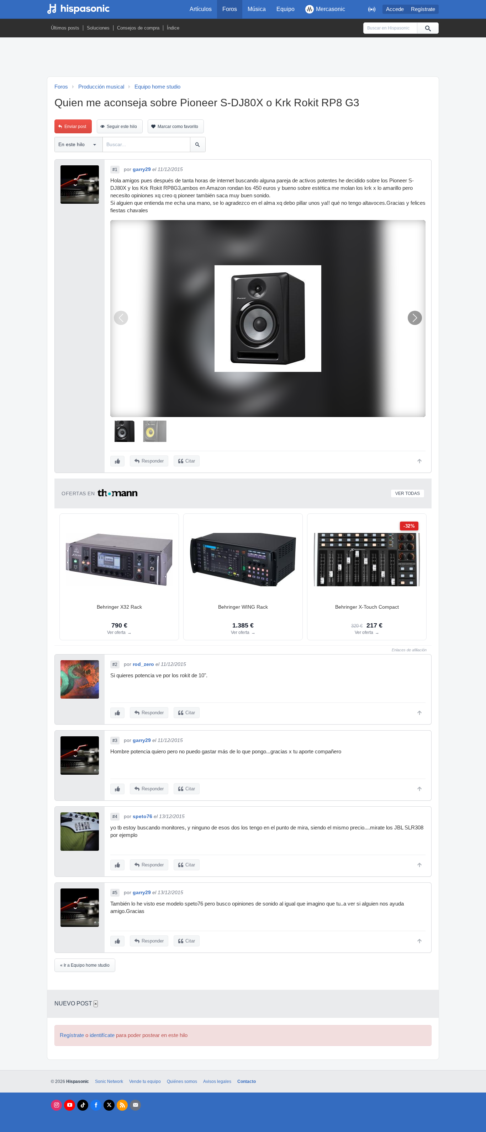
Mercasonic (330, 9)
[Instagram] (56, 1105)
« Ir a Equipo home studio (85, 965)
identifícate (102, 1035)
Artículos (201, 9)
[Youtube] (69, 1105)
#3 (114, 740)
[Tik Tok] (82, 1105)
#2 (114, 664)
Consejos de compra (138, 28)
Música (257, 9)
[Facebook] (95, 1105)
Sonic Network (109, 1081)
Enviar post (75, 126)
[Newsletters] (135, 1105)
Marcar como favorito (178, 126)
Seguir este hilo (122, 126)
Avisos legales (217, 1081)
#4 (114, 816)
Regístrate (423, 9)
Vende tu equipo (145, 1081)
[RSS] (122, 1105)
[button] (415, 318)
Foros (229, 9)
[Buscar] (427, 28)
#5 (114, 892)
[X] (109, 1105)
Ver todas (407, 493)
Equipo (285, 9)
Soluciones (98, 28)
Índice (173, 28)
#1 (114, 169)
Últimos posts (65, 28)
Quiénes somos (182, 1081)
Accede (395, 9)
